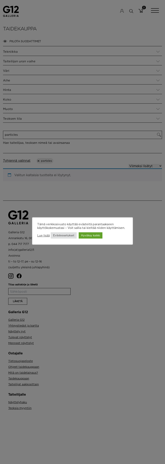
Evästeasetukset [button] (63, 235)
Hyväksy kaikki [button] (90, 235)
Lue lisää (43, 235)
